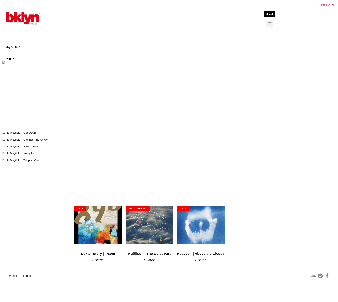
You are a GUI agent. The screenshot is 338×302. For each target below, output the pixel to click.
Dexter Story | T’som (98, 254)
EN (323, 5)
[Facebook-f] (327, 275)
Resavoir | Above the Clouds (201, 254)
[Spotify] (320, 275)
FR (328, 5)
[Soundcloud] (313, 275)
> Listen (98, 260)
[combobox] (239, 14)
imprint (12, 275)
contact (27, 275)
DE (333, 5)
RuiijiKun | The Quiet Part (149, 254)
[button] (269, 24)
